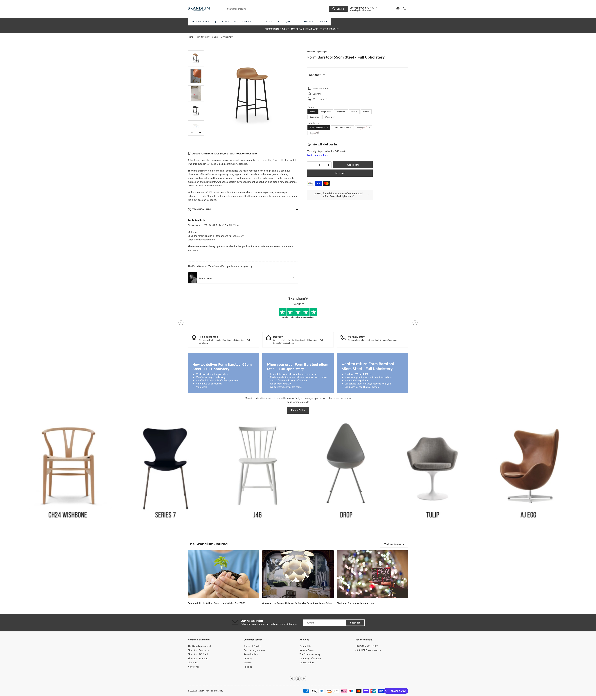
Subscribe (355, 622)
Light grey (314, 117)
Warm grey (329, 117)
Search (340, 8)
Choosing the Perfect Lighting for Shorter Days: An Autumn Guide (297, 603)
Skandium (199, 691)
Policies (248, 666)
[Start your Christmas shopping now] (372, 574)
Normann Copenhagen (317, 51)
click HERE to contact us (368, 650)
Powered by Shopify (214, 691)
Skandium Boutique (198, 658)
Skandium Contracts (198, 650)
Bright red (341, 112)
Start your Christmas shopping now (355, 603)
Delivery (248, 658)
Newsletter (193, 666)
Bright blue (326, 112)
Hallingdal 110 (363, 128)
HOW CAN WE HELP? (366, 646)
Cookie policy (307, 662)
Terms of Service (252, 646)
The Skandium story (310, 654)
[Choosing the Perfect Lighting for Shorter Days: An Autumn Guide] (298, 574)
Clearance (193, 662)
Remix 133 (314, 133)
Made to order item (317, 155)
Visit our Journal (393, 544)
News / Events (307, 650)
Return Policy (298, 410)
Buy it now (340, 173)
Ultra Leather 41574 (319, 128)
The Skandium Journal (199, 646)
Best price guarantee (254, 650)
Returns (248, 662)
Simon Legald (205, 278)
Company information (311, 658)
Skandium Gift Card (198, 654)
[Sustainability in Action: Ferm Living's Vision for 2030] (223, 574)
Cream (366, 112)
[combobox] (286, 9)
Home (190, 37)
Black (312, 112)
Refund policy (251, 654)
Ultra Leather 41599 (342, 128)
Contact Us (305, 646)
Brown (354, 112)
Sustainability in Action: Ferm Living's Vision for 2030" (216, 603)
